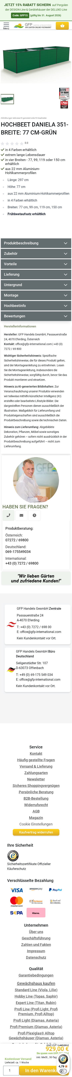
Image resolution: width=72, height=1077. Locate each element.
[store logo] (32, 25)
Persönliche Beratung (36, 792)
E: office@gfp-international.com (39, 632)
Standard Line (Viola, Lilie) (36, 990)
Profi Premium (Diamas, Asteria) (36, 1027)
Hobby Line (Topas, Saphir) (36, 996)
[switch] (63, 1071)
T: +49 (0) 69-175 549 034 (34, 675)
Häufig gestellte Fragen (36, 760)
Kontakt (36, 753)
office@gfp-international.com (33, 344)
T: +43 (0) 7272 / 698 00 (34, 627)
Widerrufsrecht (36, 805)
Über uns (36, 932)
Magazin (36, 818)
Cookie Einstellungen (36, 824)
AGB (36, 811)
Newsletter (36, 779)
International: (15, 558)
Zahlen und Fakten (36, 944)
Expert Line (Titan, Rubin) (36, 1003)
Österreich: (14, 535)
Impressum (36, 951)
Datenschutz (36, 957)
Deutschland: (15, 547)
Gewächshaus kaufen (36, 983)
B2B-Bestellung (36, 798)
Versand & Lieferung (36, 766)
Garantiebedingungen (36, 975)
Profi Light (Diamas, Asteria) (36, 1020)
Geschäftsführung (36, 938)
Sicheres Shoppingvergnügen (36, 785)
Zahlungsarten (36, 773)
